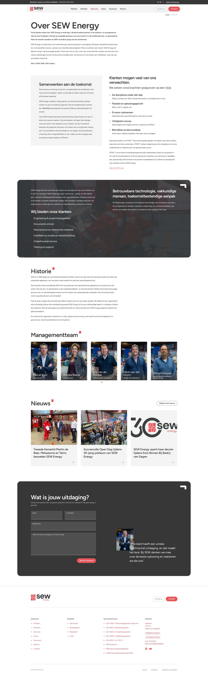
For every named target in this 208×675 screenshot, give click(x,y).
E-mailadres (70, 513)
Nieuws (123, 9)
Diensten (83, 9)
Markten (74, 9)
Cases (103, 9)
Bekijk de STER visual (116, 168)
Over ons (94, 9)
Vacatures (113, 9)
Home (167, 14)
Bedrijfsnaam (36, 524)
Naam (34, 513)
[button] (101, 382)
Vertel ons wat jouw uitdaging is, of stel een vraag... (48, 534)
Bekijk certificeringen (172, 2)
